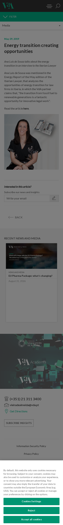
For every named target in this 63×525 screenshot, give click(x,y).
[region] (31, 492)
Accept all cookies (31, 519)
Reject (31, 510)
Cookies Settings (31, 501)
